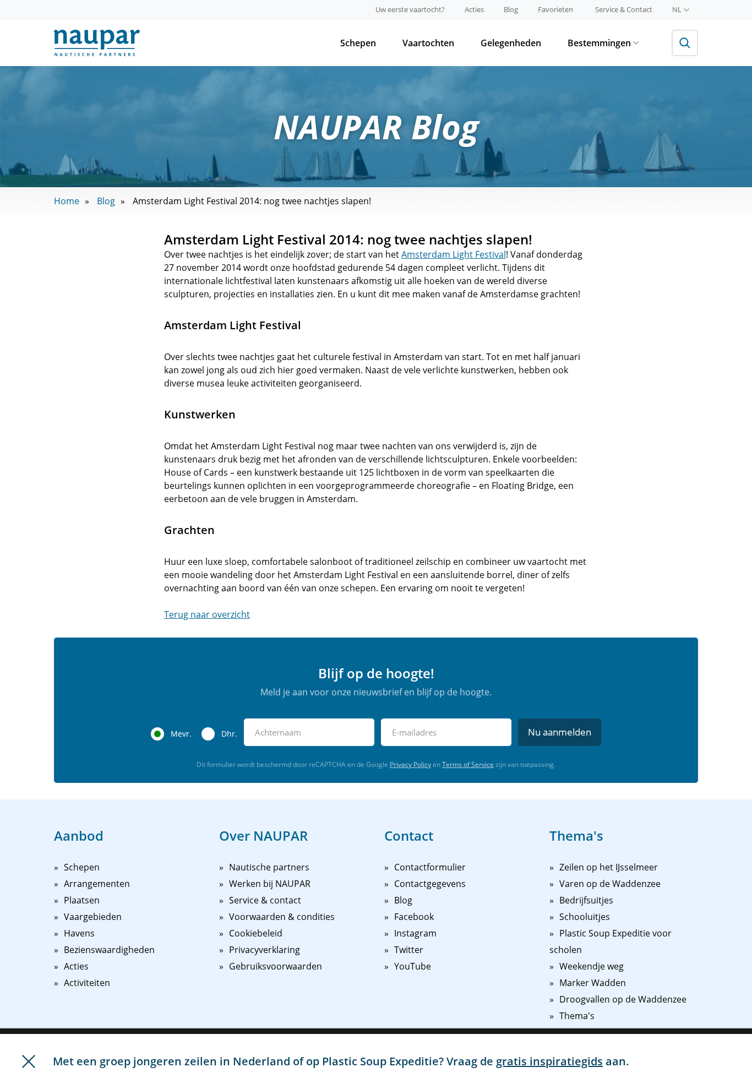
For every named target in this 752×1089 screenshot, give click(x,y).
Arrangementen (97, 884)
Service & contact (265, 900)
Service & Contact (623, 9)
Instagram (415, 933)
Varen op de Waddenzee (610, 884)
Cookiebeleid (255, 933)
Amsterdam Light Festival (453, 254)
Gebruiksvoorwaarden (275, 966)
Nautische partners (269, 867)
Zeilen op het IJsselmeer (608, 867)
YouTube (412, 966)
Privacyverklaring (264, 950)
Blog (511, 9)
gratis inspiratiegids (549, 1061)
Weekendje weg (591, 966)
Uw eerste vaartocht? (410, 9)
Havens (79, 933)
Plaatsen (82, 900)
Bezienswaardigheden (109, 950)
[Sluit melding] (28, 1061)
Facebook (414, 917)
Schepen (358, 43)
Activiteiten (87, 983)
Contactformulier (430, 867)
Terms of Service (468, 764)
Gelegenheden (511, 43)
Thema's (577, 1016)
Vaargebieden (93, 917)
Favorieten (555, 9)
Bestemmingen (599, 43)
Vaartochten (428, 43)
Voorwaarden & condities (282, 917)
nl (677, 9)
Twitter (408, 950)
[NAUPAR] (97, 43)
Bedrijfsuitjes (586, 900)
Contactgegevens (430, 884)
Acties (474, 9)
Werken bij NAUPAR (269, 884)
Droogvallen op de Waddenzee (622, 999)
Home (66, 201)
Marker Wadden (592, 983)
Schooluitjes (584, 917)
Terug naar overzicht (207, 614)
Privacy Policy (410, 764)
